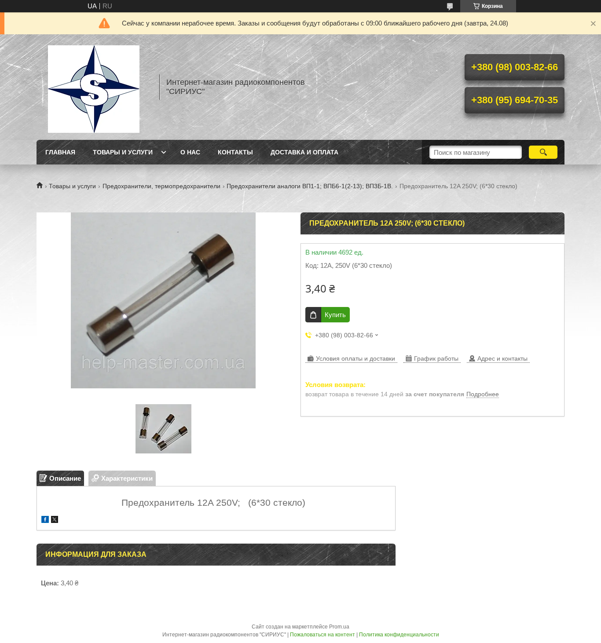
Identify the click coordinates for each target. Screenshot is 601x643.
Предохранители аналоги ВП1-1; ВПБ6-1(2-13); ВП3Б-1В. (310, 186)
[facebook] (45, 520)
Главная (60, 152)
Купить (335, 314)
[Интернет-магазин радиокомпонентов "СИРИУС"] (94, 87)
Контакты (235, 152)
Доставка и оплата (304, 152)
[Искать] (543, 152)
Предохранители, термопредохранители (161, 186)
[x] (54, 520)
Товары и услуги (123, 152)
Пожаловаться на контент (322, 635)
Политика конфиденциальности (399, 635)
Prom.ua (339, 627)
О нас (190, 152)
